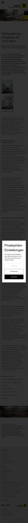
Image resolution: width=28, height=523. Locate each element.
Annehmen (14, 277)
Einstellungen (14, 271)
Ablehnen (14, 266)
